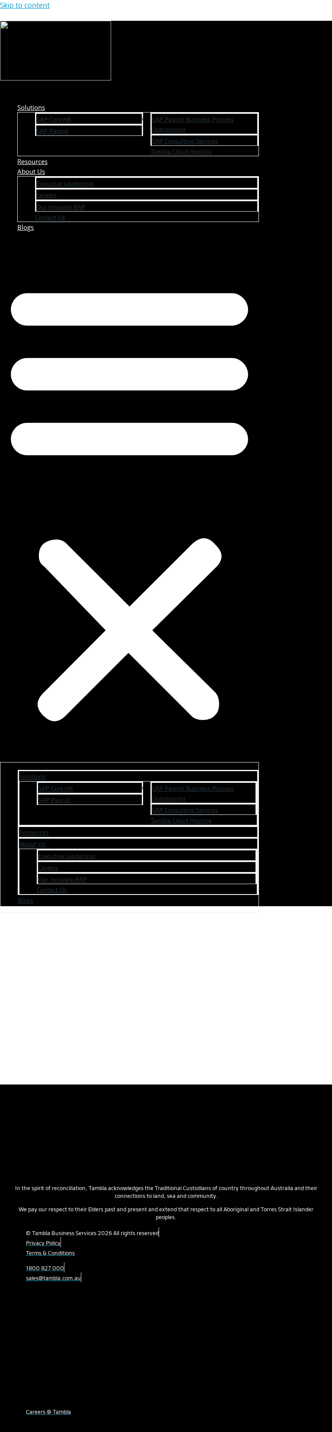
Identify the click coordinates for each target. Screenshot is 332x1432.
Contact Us (50, 217)
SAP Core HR (53, 119)
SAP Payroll (52, 131)
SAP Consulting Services (185, 141)
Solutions (31, 107)
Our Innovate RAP (60, 207)
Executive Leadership (65, 183)
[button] (129, 500)
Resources (34, 832)
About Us (31, 171)
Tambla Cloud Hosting (180, 151)
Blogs (25, 227)
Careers (46, 195)
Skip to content (25, 5)
